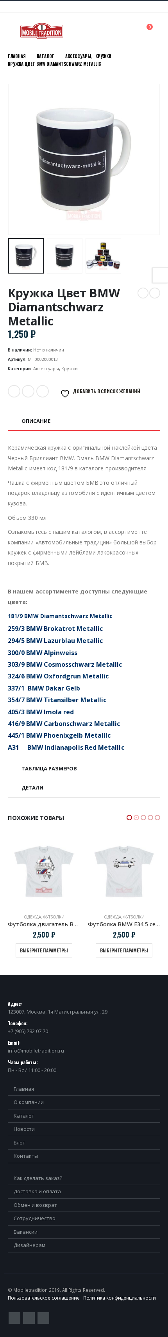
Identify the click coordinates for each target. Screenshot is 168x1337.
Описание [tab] (35, 420)
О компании (29, 1102)
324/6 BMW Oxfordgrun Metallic (58, 676)
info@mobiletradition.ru (36, 1050)
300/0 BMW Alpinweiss (42, 652)
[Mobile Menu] (13, 30)
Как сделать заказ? (38, 1178)
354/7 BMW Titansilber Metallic (57, 700)
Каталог (24, 1115)
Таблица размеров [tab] (49, 768)
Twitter (14, 391)
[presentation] (17, 159)
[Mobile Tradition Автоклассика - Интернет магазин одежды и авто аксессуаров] (41, 31)
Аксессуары (46, 368)
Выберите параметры (44, 950)
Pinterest (29, 1318)
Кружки (69, 368)
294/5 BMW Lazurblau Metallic (55, 640)
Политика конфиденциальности (119, 1298)
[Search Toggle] (132, 30)
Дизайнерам (29, 1245)
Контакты (26, 1155)
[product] (44, 871)
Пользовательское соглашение (44, 1298)
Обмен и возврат (35, 1204)
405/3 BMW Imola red (41, 712)
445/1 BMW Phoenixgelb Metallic (59, 735)
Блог (19, 1142)
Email (28, 391)
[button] (129, 817)
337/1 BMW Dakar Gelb (44, 688)
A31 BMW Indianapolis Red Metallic (66, 747)
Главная (24, 1088)
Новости (24, 1128)
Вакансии (26, 1231)
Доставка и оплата (37, 1191)
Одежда (32, 917)
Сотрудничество (34, 1218)
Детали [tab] (32, 787)
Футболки (53, 917)
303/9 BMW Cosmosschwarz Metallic (65, 664)
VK (42, 391)
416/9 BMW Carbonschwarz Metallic (64, 723)
